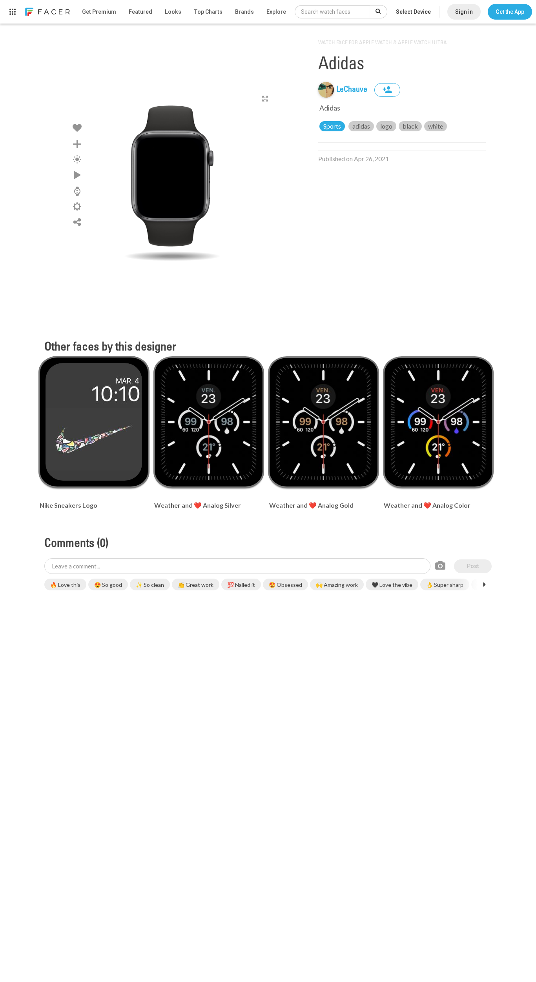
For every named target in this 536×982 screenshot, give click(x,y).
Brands (244, 12)
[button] (510, 12)
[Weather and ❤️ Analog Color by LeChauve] (438, 422)
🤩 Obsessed (285, 584)
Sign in (464, 12)
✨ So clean (150, 584)
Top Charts (208, 12)
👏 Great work (195, 584)
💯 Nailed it (241, 584)
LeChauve (352, 89)
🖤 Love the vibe (392, 584)
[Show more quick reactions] (484, 584)
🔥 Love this (65, 584)
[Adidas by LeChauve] (172, 178)
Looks (173, 12)
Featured (140, 12)
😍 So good (108, 584)
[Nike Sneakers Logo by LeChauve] (94, 422)
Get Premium (99, 12)
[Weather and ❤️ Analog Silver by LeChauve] (208, 422)
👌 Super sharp (444, 584)
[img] (326, 90)
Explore (276, 12)
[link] (47, 12)
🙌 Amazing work (337, 584)
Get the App (510, 12)
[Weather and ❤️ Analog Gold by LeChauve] (323, 422)
